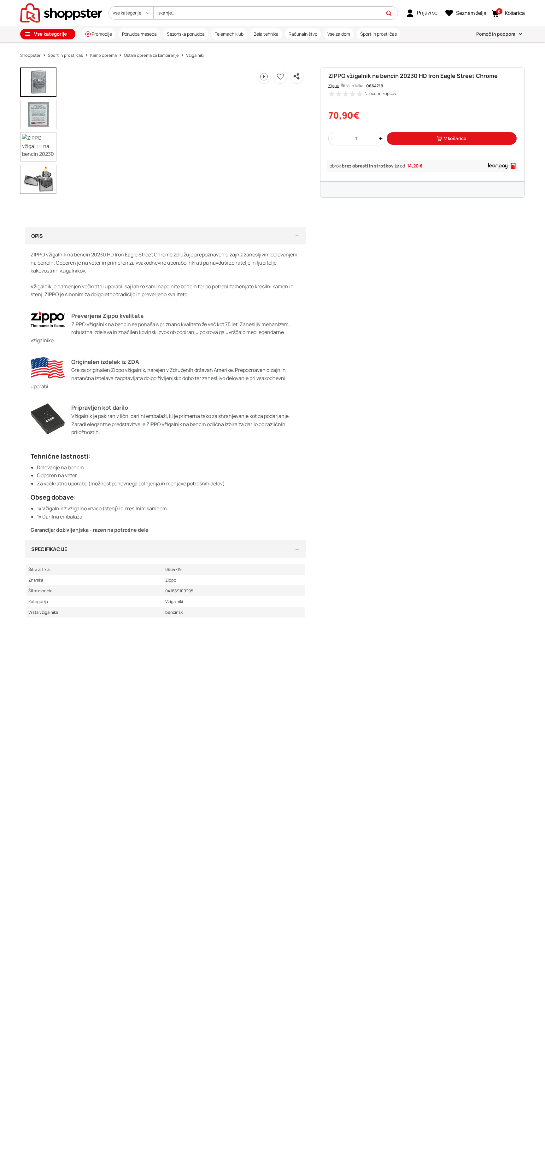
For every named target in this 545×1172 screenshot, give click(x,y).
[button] (130, 13)
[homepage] (61, 12)
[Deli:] (296, 76)
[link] (421, 13)
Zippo (333, 85)
